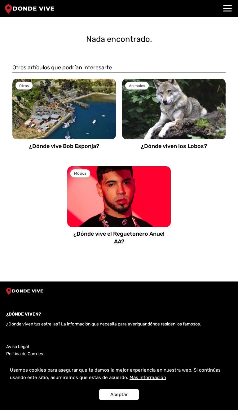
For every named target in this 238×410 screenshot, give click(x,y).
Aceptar (119, 394)
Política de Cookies (24, 353)
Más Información (148, 377)
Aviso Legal (17, 346)
